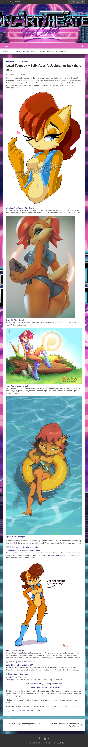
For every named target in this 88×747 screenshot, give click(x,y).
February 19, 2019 (12, 74)
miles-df (21, 320)
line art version (53, 555)
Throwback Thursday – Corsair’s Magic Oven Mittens (64, 725)
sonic (32, 710)
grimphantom (55, 687)
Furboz (22, 651)
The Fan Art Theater (43, 743)
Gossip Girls (10, 677)
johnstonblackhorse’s (33, 555)
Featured (10, 62)
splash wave (11, 537)
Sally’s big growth (12, 665)
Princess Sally (11, 651)
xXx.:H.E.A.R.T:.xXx (13, 208)
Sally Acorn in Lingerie (14, 550)
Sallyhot (28, 386)
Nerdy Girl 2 (10, 320)
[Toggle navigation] (6, 46)
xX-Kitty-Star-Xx (28, 208)
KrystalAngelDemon (32, 550)
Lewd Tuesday (22, 62)
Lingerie (18, 710)
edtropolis (22, 537)
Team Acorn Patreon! (14, 386)
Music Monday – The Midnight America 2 (24, 724)
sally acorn (25, 710)
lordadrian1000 (27, 665)
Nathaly (23, 74)
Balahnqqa (22, 677)
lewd (12, 710)
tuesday (37, 710)
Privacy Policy (59, 743)
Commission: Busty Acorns (36, 687)
